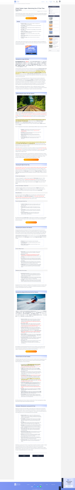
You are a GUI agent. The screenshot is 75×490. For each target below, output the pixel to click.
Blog (46, 1)
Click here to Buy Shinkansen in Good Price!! (31, 159)
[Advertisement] (31, 468)
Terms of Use (53, 484)
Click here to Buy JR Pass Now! (31, 18)
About (50, 8)
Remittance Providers (52, 13)
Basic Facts (51, 10)
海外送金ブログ (15, 3)
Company (40, 484)
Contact (47, 484)
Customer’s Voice (50, 1)
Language (57, 2)
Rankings (51, 11)
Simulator (43, 1)
